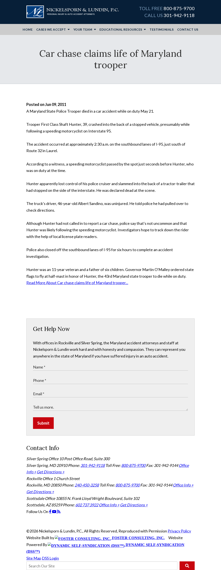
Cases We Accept (51, 29)
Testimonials (162, 29)
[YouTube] (54, 511)
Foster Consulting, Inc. (138, 538)
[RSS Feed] (58, 511)
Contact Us (187, 29)
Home (28, 29)
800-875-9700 (179, 8)
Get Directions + (50, 471)
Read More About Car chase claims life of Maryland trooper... (77, 282)
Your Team (83, 29)
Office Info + (183, 485)
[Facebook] (50, 511)
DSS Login (50, 558)
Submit (43, 423)
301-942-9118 (179, 15)
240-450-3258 (87, 485)
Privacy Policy (179, 531)
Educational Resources (121, 29)
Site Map (33, 558)
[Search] (187, 565)
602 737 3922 (86, 504)
